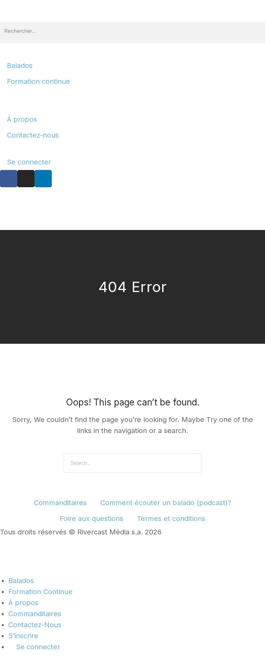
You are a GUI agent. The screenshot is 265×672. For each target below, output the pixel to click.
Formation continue (38, 81)
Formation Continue (40, 592)
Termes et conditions (171, 518)
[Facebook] (8, 178)
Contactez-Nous (34, 625)
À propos (22, 119)
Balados (19, 65)
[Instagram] (26, 178)
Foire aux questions (91, 518)
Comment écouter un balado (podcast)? (165, 503)
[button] (132, 41)
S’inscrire (23, 636)
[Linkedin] (43, 178)
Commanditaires (60, 503)
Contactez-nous (33, 135)
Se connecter (29, 162)
